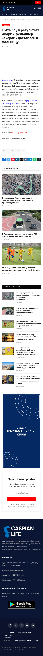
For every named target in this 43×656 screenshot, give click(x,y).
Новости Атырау (17, 151)
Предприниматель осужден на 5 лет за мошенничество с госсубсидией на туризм (28, 365)
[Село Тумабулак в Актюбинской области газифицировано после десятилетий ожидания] (8, 351)
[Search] (35, 8)
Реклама (7, 637)
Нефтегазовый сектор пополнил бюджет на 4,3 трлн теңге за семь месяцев (28, 337)
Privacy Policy (22, 507)
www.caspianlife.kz (19, 133)
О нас (4, 14)
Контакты (33, 14)
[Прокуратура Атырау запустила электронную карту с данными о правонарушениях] (21, 184)
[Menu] (39, 8)
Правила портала (18, 14)
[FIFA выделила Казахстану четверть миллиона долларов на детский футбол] (21, 254)
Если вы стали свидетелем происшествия (21, 640)
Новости (6, 25)
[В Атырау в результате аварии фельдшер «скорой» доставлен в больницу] (21, 62)
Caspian (6, 151)
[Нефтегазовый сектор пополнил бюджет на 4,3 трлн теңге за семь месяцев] (8, 337)
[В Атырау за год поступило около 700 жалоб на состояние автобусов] (21, 220)
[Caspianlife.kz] (8, 8)
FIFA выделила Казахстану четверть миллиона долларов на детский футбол (28, 324)
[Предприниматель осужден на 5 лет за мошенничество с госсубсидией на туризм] (8, 366)
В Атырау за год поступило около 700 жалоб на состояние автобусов (27, 310)
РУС (37, 2)
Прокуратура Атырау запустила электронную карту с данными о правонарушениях (17, 200)
